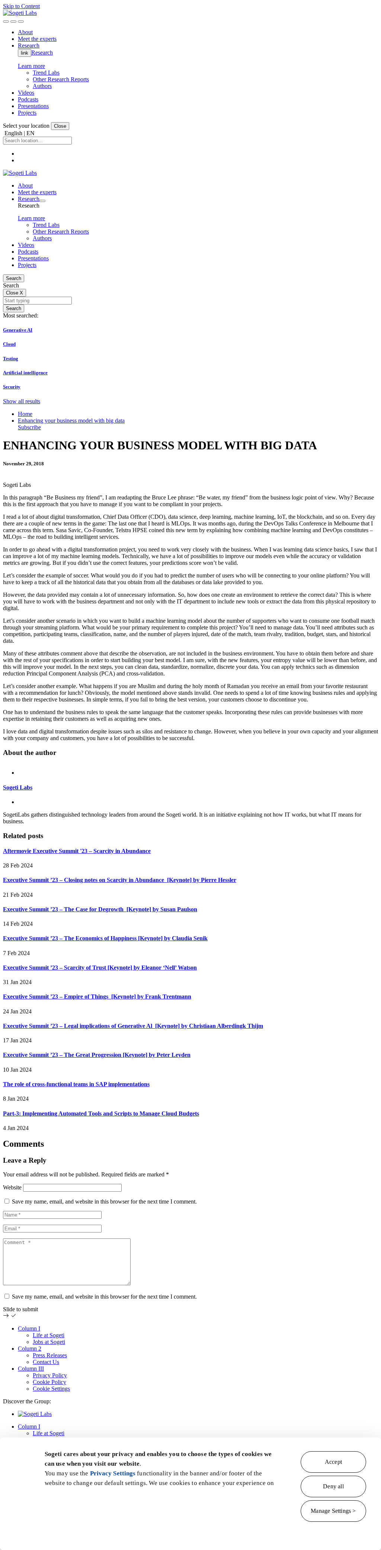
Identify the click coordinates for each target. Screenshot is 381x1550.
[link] (20, 13)
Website (12, 1187)
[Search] (6, 21)
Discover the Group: (27, 1401)
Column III (31, 1368)
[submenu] (42, 201)
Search (13, 278)
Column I (29, 1328)
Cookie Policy (49, 1382)
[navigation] (21, 21)
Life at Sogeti (48, 1335)
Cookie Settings (51, 1388)
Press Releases (50, 1355)
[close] (13, 21)
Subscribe (29, 427)
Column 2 (29, 1348)
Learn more (31, 66)
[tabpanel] (190, 794)
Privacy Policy (50, 1375)
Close (60, 126)
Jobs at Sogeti (49, 1342)
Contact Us (46, 1362)
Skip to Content (21, 6)
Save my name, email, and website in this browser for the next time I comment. (104, 1201)
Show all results (21, 401)
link (24, 53)
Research (42, 52)
